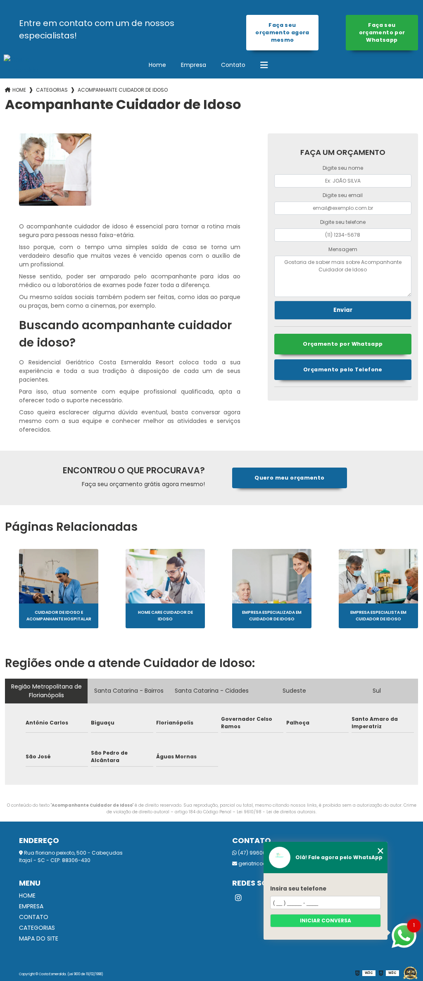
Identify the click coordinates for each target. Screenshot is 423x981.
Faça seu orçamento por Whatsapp (382, 32)
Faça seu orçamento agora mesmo (282, 32)
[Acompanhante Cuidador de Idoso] (55, 169)
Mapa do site (38, 938)
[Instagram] (238, 898)
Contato (233, 65)
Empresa (193, 65)
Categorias (52, 89)
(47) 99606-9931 (258, 852)
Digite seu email (343, 195)
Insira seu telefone (298, 889)
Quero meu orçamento (289, 477)
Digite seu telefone (343, 222)
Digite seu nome (343, 167)
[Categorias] (263, 65)
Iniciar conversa (325, 920)
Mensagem (342, 249)
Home (157, 65)
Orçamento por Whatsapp (343, 343)
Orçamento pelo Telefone (343, 369)
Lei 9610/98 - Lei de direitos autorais (276, 812)
